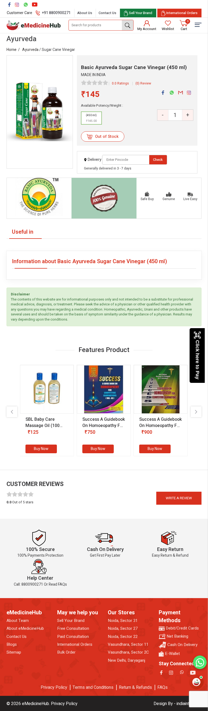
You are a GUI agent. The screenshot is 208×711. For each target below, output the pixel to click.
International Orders (74, 644)
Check (158, 159)
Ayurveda (30, 50)
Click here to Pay (197, 359)
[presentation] (11, 411)
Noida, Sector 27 (123, 628)
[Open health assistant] (196, 682)
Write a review (179, 498)
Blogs (11, 644)
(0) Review (143, 83)
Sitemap (13, 652)
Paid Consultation (73, 637)
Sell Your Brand (70, 621)
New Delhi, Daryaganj (126, 660)
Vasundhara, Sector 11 (128, 644)
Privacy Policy (54, 687)
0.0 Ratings (120, 83)
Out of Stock (106, 136)
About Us (84, 12)
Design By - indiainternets (178, 703)
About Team (17, 621)
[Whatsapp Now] (200, 662)
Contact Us (107, 12)
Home (11, 50)
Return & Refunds (135, 687)
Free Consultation (73, 628)
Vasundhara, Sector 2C (128, 652)
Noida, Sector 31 (123, 621)
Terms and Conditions (93, 687)
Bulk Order (66, 652)
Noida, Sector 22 (123, 637)
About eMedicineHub (25, 628)
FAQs (162, 687)
